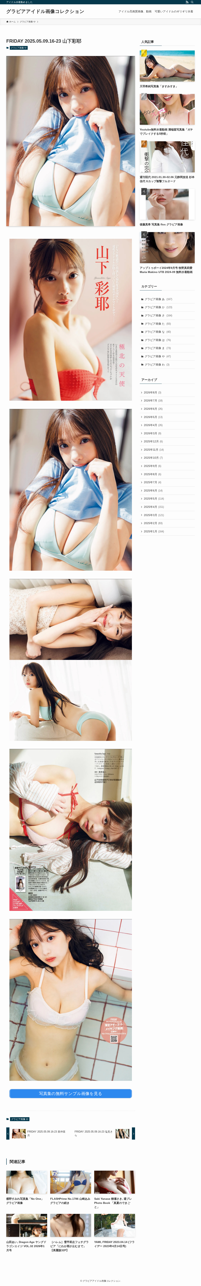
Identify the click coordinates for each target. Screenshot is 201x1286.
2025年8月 (152, 474)
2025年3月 (154, 515)
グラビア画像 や (18, 48)
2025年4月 (154, 506)
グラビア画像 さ (158, 315)
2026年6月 (153, 408)
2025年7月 (152, 482)
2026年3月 (152, 433)
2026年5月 (153, 417)
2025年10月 (153, 457)
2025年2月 (153, 523)
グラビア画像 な (158, 331)
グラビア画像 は (158, 340)
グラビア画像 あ (158, 299)
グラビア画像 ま (158, 348)
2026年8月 (152, 392)
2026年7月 (153, 400)
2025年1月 (154, 531)
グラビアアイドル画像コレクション (45, 11)
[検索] (192, 2)
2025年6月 (153, 490)
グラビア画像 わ (157, 364)
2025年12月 (153, 441)
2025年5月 (154, 498)
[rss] (187, 2)
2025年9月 (152, 466)
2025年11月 (154, 449)
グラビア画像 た (158, 323)
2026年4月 (153, 425)
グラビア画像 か (158, 307)
